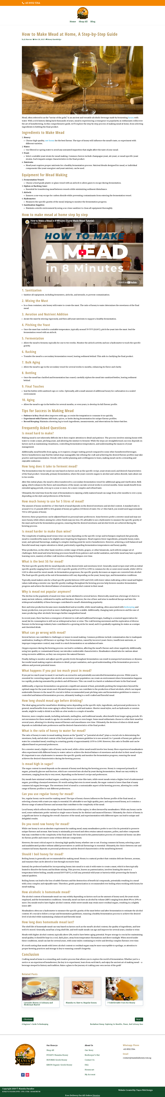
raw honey (49, 140)
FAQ (86, 1065)
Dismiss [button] (96, 1095)
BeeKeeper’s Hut (92, 1055)
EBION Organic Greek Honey (59, 1065)
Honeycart (89, 1070)
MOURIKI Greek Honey (56, 1060)
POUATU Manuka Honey (57, 1055)
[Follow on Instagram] (27, 1075)
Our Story (89, 1050)
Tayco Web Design (144, 1090)
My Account (90, 1074)
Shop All (50, 1050)
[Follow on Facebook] (23, 1075)
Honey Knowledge (54, 39)
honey (131, 117)
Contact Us (90, 1060)
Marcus (29, 39)
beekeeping (129, 607)
